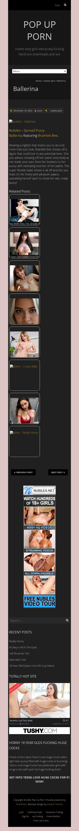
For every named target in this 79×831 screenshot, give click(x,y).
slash (39, 110)
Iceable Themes (55, 804)
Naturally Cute (17, 659)
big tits (25, 816)
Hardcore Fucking (54, 812)
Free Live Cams (41, 820)
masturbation (53, 816)
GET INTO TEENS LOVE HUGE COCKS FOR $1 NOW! (39, 779)
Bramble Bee (48, 135)
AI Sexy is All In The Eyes (23, 647)
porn (21, 812)
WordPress (21, 804)
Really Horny (16, 641)
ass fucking (37, 816)
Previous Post (24, 472)
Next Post (57, 472)
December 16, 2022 (22, 110)
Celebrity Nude (34, 812)
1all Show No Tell (19, 653)
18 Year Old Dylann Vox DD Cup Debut (31, 665)
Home (38, 80)
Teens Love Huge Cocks (23, 765)
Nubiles (15, 130)
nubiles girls (49, 80)
